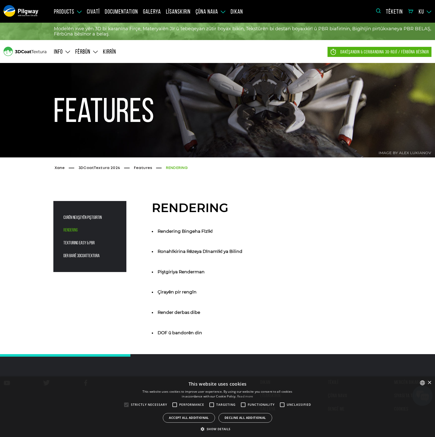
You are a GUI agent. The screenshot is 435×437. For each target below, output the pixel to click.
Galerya (152, 11)
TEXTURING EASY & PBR (79, 242)
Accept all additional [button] (189, 418)
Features (143, 168)
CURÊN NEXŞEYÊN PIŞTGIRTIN (82, 217)
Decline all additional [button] (245, 418)
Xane (60, 168)
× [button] (429, 383)
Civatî (93, 11)
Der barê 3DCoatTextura (81, 255)
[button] (217, 428)
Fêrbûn (82, 51)
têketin (394, 11)
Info (58, 51)
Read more (245, 396)
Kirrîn (109, 51)
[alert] (217, 407)
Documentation (121, 11)
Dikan (237, 11)
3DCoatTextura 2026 (99, 168)
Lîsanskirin (178, 11)
